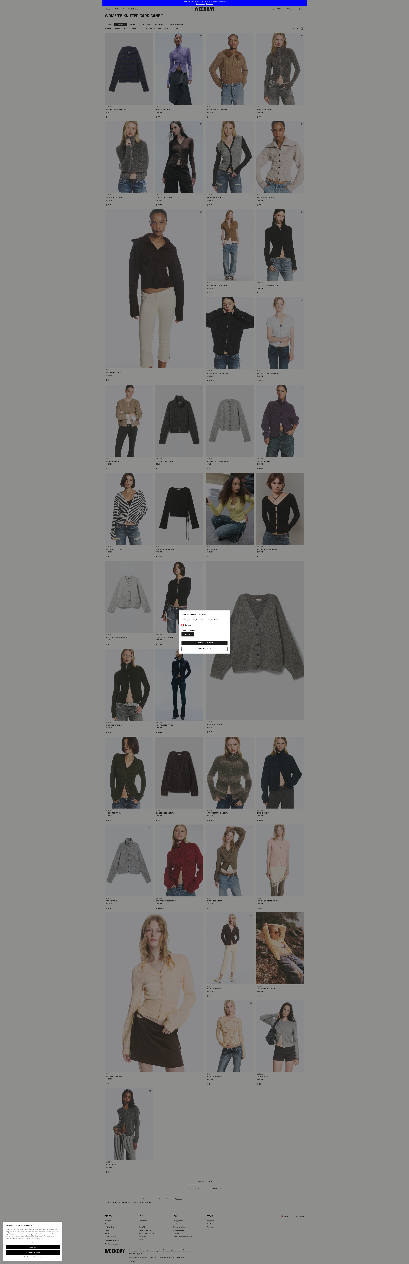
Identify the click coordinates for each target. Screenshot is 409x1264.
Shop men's (209, 4)
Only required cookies (33, 1252)
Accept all (33, 1247)
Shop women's (200, 4)
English (187, 634)
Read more (33, 1243)
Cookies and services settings (33, 1257)
